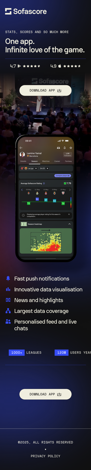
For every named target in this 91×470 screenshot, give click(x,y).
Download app (42, 90)
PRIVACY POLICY (45, 456)
